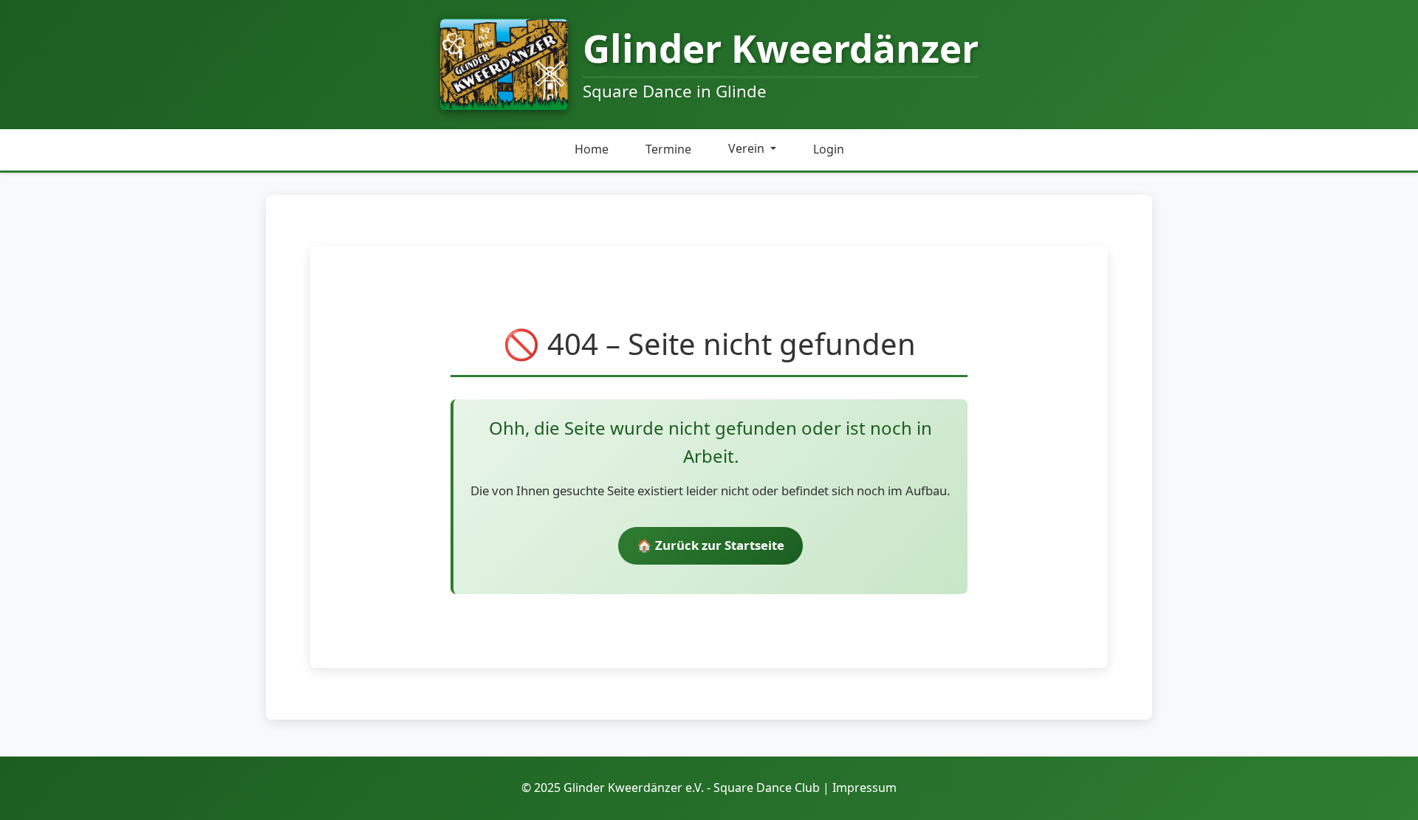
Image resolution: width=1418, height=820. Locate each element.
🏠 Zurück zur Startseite (710, 545)
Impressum (864, 787)
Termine (668, 149)
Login (828, 149)
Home (592, 149)
